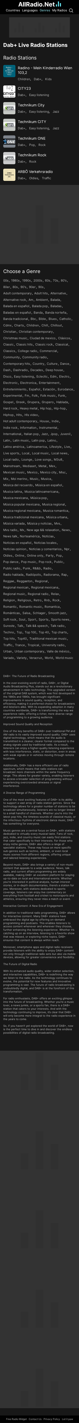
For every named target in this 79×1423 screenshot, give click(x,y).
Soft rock (9, 619)
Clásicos (64, 338)
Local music (40, 453)
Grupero (48, 402)
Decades (36, 370)
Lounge (26, 459)
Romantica (52, 607)
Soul (22, 619)
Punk (26, 568)
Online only (35, 555)
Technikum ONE (32, 138)
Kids (48, 79)
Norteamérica (30, 536)
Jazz (56, 111)
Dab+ (38, 79)
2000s (37, 280)
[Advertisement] (39, 27)
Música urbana (56, 517)
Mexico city (48, 472)
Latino (51, 440)
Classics (9, 351)
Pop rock (45, 562)
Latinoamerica (37, 447)
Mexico (32, 472)
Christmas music (15, 338)
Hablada (62, 402)
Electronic (10, 383)
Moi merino (19, 479)
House (44, 421)
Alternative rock (14, 300)
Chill (45, 325)
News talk (10, 536)
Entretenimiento (14, 389)
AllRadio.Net (36, 4)
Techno (8, 632)
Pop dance (10, 562)
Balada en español (16, 306)
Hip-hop (60, 408)
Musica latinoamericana (41, 491)
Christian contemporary (36, 332)
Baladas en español (17, 312)
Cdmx (7, 325)
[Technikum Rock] (9, 158)
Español (34, 389)
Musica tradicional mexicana (23, 517)
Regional (41, 581)
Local (25, 453)
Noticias (48, 536)
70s (55, 280)
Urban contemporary (29, 651)
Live (67, 447)
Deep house (54, 370)
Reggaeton (24, 581)
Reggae (8, 581)
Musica (46, 479)
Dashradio (20, 370)
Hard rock (10, 408)
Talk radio (57, 626)
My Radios (59, 10)
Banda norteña (55, 312)
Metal (42, 466)
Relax (55, 594)
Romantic (10, 607)
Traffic (46, 178)
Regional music (14, 594)
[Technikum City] (9, 108)
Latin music (21, 440)
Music (34, 479)
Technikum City (31, 105)
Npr (66, 549)
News (66, 530)
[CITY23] (9, 91)
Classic (8, 344)
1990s (26, 280)
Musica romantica (55, 511)
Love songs (43, 459)
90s (41, 287)
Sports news (60, 619)
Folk (35, 395)
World (49, 658)
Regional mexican (16, 587)
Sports (43, 619)
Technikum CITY (32, 122)
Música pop (38, 498)
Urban (7, 651)
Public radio (11, 568)
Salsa (26, 613)
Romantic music (30, 607)
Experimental (12, 395)
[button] (39, 58)
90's (23, 287)
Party (49, 555)
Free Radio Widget (16, 1419)
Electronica (28, 383)
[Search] (71, 10)
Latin (6, 440)
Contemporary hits (16, 364)
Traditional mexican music (48, 638)
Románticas (11, 613)
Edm (53, 376)
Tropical (33, 645)
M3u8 (58, 459)
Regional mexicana (44, 587)
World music (64, 658)
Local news (59, 453)
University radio (53, 645)
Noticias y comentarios (45, 549)
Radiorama (51, 575)
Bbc (33, 319)
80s (15, 287)
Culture (52, 364)
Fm (27, 395)
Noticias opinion (14, 549)
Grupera (33, 402)
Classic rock (44, 344)
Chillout (56, 325)
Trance (20, 645)
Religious (24, 600)
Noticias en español (17, 543)
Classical (61, 344)
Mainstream (11, 466)
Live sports (11, 453)
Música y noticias (39, 523)
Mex (52, 466)
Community (11, 357)
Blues (53, 319)
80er (6, 287)
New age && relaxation (43, 530)
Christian (9, 332)
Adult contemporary (17, 293)
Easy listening (39, 95)
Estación (49, 389)
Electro (64, 376)
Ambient (42, 300)
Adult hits (41, 293)
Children (24, 79)
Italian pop (31, 434)
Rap (64, 575)
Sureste (9, 626)
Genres (45, 10)
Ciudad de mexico (43, 338)
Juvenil (65, 434)
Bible (42, 319)
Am (31, 300)
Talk (20, 626)
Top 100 (30, 632)
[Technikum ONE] (9, 141)
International (12, 434)
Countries (13, 10)
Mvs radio (10, 530)
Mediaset (29, 466)
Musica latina (12, 491)
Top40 (22, 638)
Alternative (58, 293)
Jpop (54, 434)
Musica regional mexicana (21, 511)
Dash (7, 370)
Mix (5, 479)
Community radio (34, 357)
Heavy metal (28, 408)
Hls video (31, 415)
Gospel (8, 402)
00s (6, 280)
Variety (22, 658)
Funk (61, 395)
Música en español (48, 485)
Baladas (56, 306)
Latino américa (13, 447)
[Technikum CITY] (9, 125)
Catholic (65, 319)
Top (19, 632)
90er (32, 287)
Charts (19, 325)
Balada (55, 300)
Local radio (11, 459)
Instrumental (48, 428)
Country (38, 364)
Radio (47, 568)
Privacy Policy (52, 1419)
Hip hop (45, 408)
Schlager (39, 613)
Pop (32, 145)
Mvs (57, 523)
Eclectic (42, 376)
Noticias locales (45, 543)
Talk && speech (37, 626)
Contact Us (35, 1419)
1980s (15, 280)
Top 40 (44, 632)
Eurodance (65, 389)
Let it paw (67, 1419)
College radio (27, 351)
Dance (64, 364)
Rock (42, 145)
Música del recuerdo (18, 485)
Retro (38, 600)
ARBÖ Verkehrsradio (35, 172)
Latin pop (38, 440)
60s (47, 280)
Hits (19, 415)
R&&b (37, 568)
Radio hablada (13, 575)
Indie (55, 421)
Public (58, 562)
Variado (8, 658)
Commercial (48, 351)
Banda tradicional (15, 319)
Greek (20, 402)
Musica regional (53, 504)
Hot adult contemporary (20, 421)
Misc (62, 472)
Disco (7, 376)
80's (64, 280)
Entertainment (49, 383)
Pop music (28, 562)
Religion (9, 600)
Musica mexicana (15, 498)
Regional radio (38, 594)
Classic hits (24, 344)
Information (28, 428)
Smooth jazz (57, 613)
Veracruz (35, 658)
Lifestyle (55, 447)
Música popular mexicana (21, 504)
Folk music (48, 395)
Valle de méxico (58, 651)
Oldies (33, 178)
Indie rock (10, 428)
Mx (22, 530)
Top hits (9, 638)
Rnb (47, 600)
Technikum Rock (32, 155)
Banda (38, 312)
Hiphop (8, 415)
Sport (32, 619)
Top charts (59, 632)
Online (19, 555)
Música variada (14, 523)
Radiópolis (33, 575)
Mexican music (14, 472)
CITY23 (24, 88)
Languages (30, 10)
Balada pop (40, 306)
